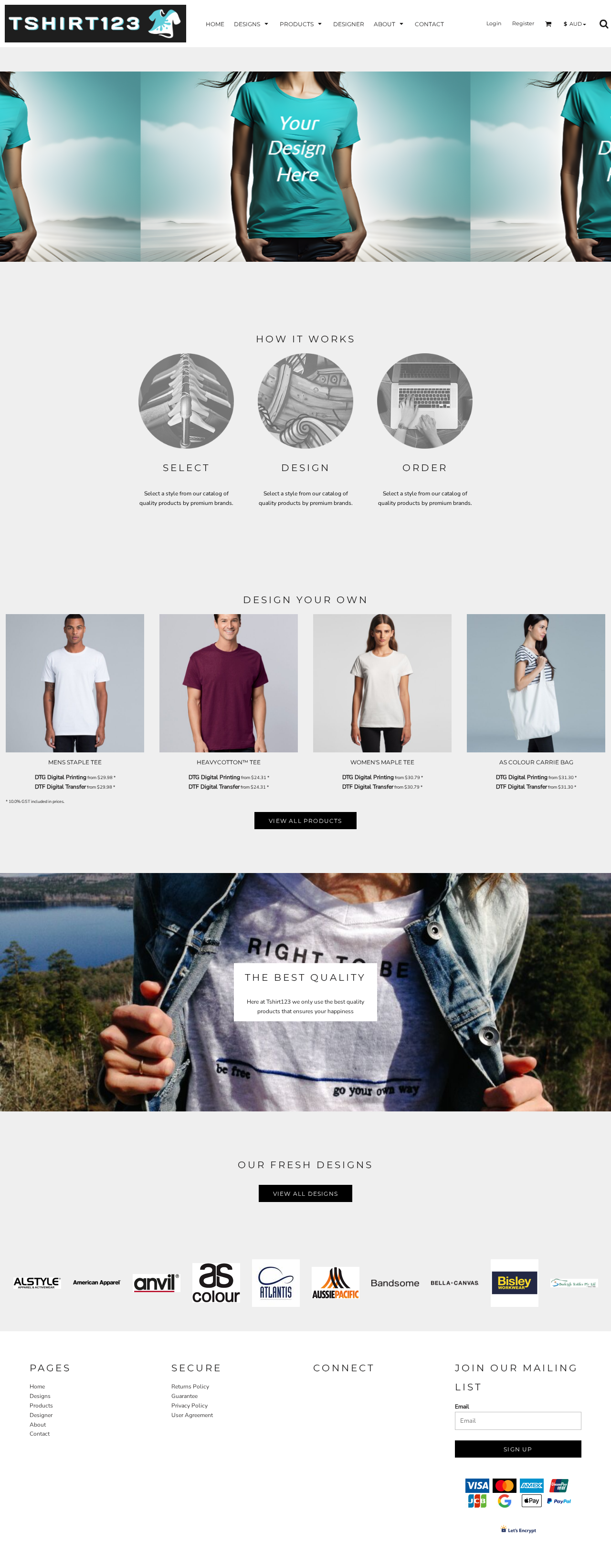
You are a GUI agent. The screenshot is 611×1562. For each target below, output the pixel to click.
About (38, 1424)
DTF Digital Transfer (60, 787)
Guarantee (184, 1396)
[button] (252, 24)
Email (462, 1406)
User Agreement (192, 1415)
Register (523, 23)
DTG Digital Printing (60, 777)
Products (41, 1405)
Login (493, 23)
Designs (40, 1396)
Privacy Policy (189, 1405)
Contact (40, 1434)
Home (37, 1386)
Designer (41, 1415)
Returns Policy (190, 1386)
